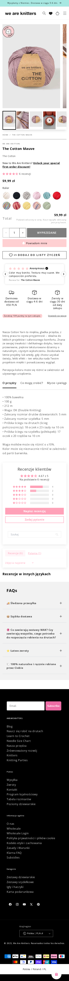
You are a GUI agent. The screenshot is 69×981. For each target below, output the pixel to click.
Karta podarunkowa (20, 892)
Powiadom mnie (36, 243)
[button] (22, 120)
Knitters (12, 755)
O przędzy (9, 383)
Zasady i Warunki (18, 848)
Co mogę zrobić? (31, 383)
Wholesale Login (18, 833)
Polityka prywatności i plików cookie (31, 838)
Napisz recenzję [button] (34, 511)
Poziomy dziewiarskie (21, 804)
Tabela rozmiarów (19, 799)
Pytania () (34, 553)
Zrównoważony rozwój (22, 750)
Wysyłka (12, 780)
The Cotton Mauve (22, 135)
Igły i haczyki (15, 887)
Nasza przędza (17, 746)
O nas (10, 824)
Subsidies (13, 857)
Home (5, 135)
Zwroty (11, 785)
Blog (10, 726)
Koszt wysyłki (49, 219)
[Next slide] (61, 120)
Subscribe (53, 706)
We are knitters (11, 143)
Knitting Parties (17, 760)
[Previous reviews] (5, 274)
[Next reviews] (63, 274)
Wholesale (14, 828)
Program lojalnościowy (22, 794)
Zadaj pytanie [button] (34, 519)
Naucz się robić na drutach (25, 731)
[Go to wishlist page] (51, 13)
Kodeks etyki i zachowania (24, 843)
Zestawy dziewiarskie (21, 877)
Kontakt (12, 789)
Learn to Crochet (18, 736)
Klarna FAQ (14, 853)
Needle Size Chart (19, 741)
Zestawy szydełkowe (20, 882)
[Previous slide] (7, 120)
